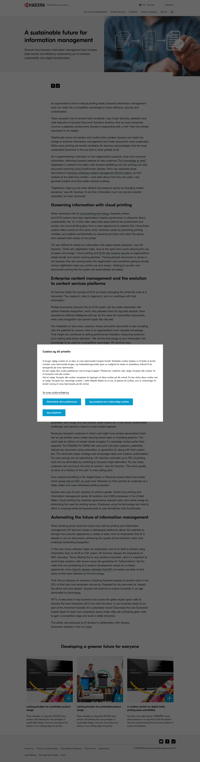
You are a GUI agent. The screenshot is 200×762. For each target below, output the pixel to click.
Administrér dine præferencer (62, 401)
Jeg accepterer (54, 412)
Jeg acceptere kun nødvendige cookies (109, 401)
